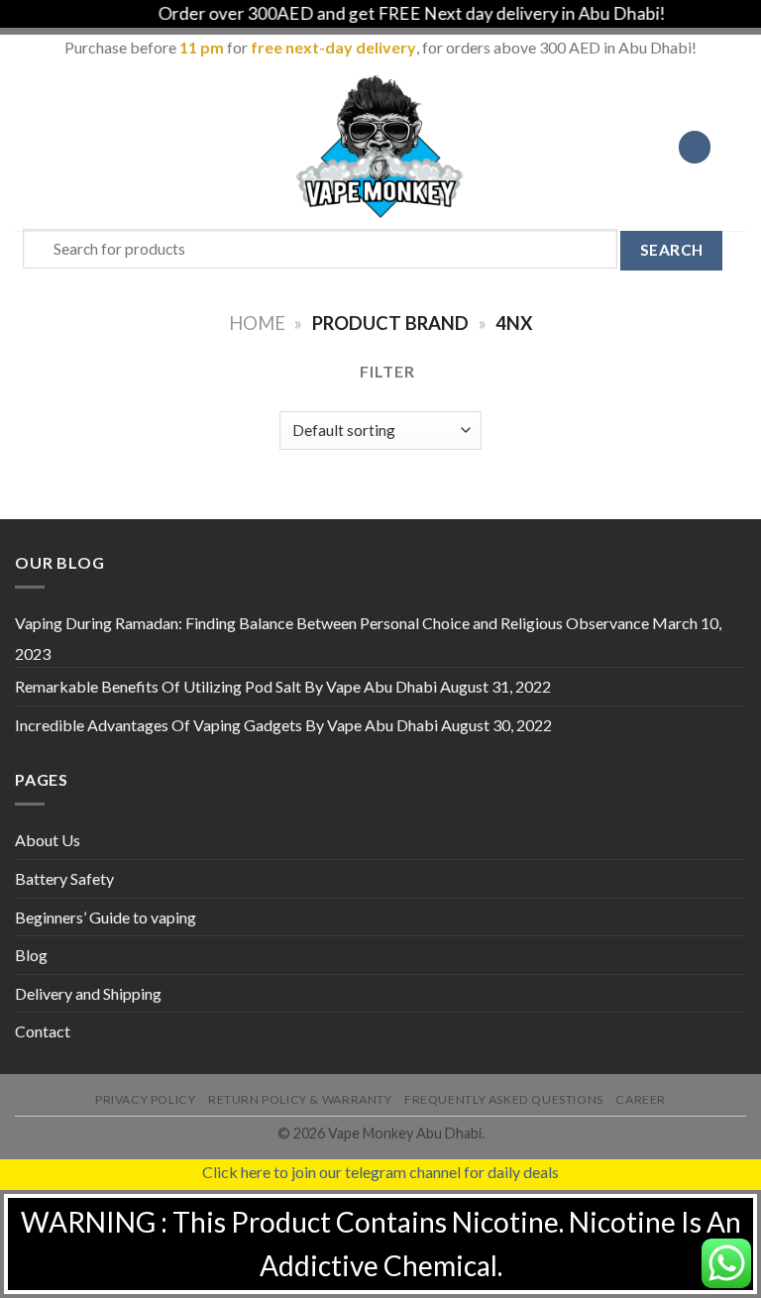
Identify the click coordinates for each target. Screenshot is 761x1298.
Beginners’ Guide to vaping (105, 917)
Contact (42, 1031)
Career (640, 1099)
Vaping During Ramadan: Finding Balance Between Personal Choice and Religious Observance (332, 622)
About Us (47, 839)
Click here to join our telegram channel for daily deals (380, 1171)
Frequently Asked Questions (503, 1099)
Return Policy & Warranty (300, 1099)
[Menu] (27, 147)
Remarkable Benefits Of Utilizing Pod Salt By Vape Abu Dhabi (226, 686)
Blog (31, 954)
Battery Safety (64, 878)
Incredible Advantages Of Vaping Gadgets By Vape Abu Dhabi (226, 724)
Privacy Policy (145, 1099)
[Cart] (736, 146)
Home (257, 323)
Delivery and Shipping (88, 993)
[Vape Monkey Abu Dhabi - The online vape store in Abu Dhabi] (380, 146)
